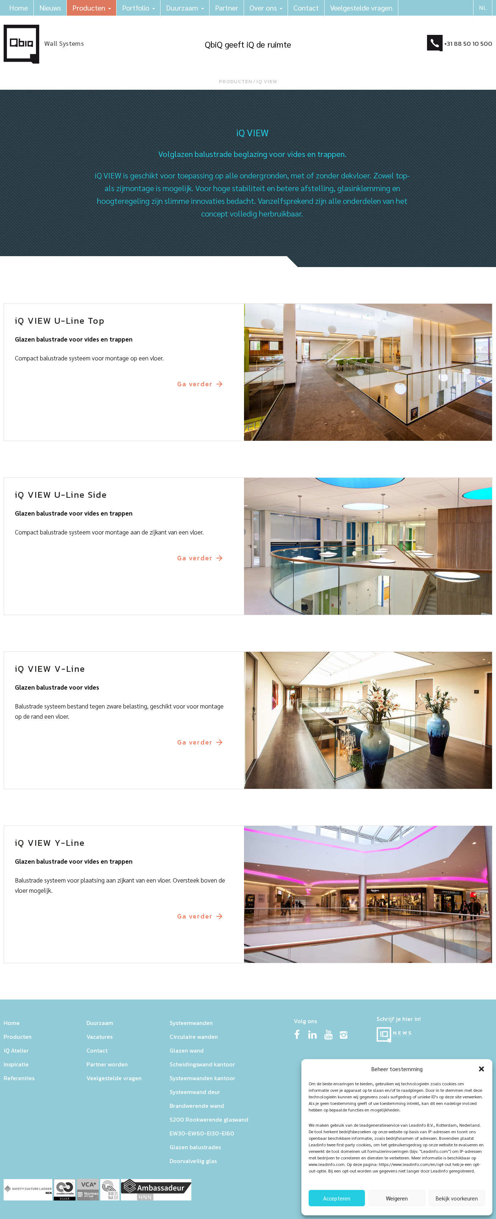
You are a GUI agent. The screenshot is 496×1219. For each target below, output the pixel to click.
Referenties (19, 1078)
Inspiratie (16, 1064)
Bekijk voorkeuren (457, 1198)
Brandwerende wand (197, 1105)
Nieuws (50, 7)
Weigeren (397, 1198)
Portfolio (135, 7)
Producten (88, 7)
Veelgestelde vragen (361, 7)
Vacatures (99, 1036)
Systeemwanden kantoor (202, 1078)
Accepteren (336, 1198)
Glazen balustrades (195, 1147)
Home (18, 7)
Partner (226, 7)
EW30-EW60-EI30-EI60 (202, 1133)
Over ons (263, 7)
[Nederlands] (482, 8)
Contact (306, 7)
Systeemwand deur (195, 1091)
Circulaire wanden (194, 1036)
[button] (481, 1069)
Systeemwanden (191, 1022)
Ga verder (195, 384)
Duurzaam (182, 7)
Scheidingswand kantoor (202, 1064)
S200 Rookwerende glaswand (209, 1119)
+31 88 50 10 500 (468, 43)
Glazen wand (187, 1050)
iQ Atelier (16, 1050)
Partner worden (107, 1064)
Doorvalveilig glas (193, 1161)
